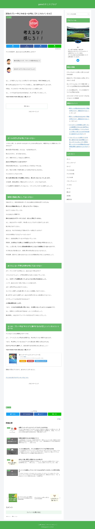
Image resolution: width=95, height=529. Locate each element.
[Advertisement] (34, 122)
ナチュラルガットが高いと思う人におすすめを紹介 (78, 73)
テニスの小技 (70, 173)
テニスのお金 (70, 170)
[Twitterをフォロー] (78, 60)
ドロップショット (72, 181)
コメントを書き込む (34, 512)
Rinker (25, 356)
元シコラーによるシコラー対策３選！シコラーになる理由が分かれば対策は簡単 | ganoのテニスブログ (79, 144)
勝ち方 (68, 192)
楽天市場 (30, 361)
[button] (88, 14)
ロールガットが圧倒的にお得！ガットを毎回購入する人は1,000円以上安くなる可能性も (79, 127)
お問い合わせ (42, 524)
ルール (68, 188)
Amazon (23, 361)
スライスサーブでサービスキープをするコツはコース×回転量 (78, 97)
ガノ (78, 47)
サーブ (68, 166)
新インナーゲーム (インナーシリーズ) (29, 354)
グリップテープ (71, 162)
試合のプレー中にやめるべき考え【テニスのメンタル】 (78, 79)
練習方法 (69, 199)
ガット (68, 159)
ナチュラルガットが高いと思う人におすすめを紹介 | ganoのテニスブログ (79, 132)
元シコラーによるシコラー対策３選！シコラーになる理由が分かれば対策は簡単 (78, 85)
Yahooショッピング (41, 361)
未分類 (68, 195)
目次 (25, 106)
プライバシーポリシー (51, 524)
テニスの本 (70, 177)
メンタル (9, 407)
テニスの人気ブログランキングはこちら (17, 377)
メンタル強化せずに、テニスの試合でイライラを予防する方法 (78, 91)
